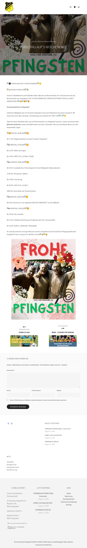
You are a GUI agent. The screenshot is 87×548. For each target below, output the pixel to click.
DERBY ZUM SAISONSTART (53, 435)
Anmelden (10, 462)
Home (69, 493)
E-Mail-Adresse (36, 390)
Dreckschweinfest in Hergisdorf (18, 107)
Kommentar (11, 370)
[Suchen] (71, 7)
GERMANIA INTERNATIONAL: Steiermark (58, 429)
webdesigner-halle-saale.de (63, 542)
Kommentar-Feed (13, 467)
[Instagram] (11, 423)
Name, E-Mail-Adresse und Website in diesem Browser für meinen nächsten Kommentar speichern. (38, 400)
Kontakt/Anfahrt (69, 499)
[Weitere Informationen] (75, 7)
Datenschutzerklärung (69, 502)
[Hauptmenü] (79, 7)
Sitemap (69, 505)
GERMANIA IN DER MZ (52, 442)
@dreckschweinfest (14, 124)
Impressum (69, 496)
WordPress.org (12, 470)
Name (9, 390)
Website (59, 390)
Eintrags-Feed (11, 465)
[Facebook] (8, 423)
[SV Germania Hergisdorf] (9, 7)
